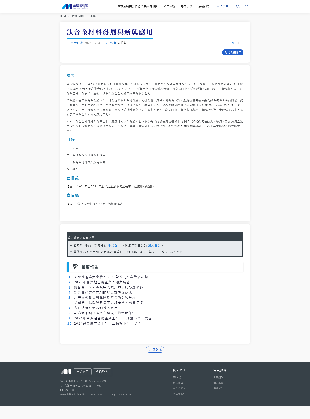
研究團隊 (178, 382)
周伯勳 (122, 43)
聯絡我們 (218, 388)
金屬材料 (78, 16)
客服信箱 (69, 390)
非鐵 (93, 16)
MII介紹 (177, 377)
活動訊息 (204, 6)
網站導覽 (218, 382)
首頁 (63, 16)
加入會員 (154, 245)
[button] (246, 6)
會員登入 (114, 245)
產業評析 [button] (169, 6)
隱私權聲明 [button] (179, 393)
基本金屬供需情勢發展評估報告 (138, 6)
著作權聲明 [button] (179, 388)
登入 (237, 6)
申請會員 (222, 6)
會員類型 (218, 377)
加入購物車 (234, 52)
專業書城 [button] (186, 6)
